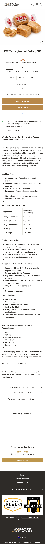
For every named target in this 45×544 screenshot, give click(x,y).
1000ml (22, 78)
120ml (26, 72)
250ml (35, 72)
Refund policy (22, 482)
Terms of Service (22, 479)
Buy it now (23, 107)
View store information (13, 130)
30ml (17, 72)
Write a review (22, 460)
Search (22, 475)
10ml (9, 72)
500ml (12, 78)
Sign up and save (21, 489)
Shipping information (22, 387)
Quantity (22, 84)
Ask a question (22, 392)
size (22, 67)
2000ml (32, 78)
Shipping (19, 62)
